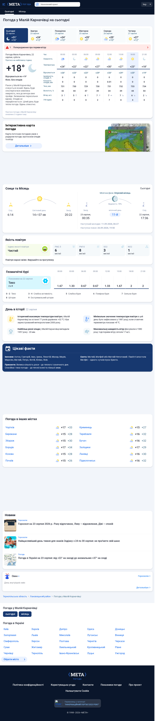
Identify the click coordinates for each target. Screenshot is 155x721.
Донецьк (120, 629)
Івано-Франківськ (69, 653)
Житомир (36, 647)
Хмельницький (67, 647)
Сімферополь (11, 641)
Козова (9, 454)
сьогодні (10, 614)
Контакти (88, 684)
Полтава (64, 641)
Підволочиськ (87, 460)
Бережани (11, 434)
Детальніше (22, 145)
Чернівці (8, 653)
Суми (7, 647)
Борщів (9, 447)
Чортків (9, 427)
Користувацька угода (63, 684)
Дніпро (63, 629)
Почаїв (9, 460)
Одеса (90, 629)
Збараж (9, 440)
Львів (34, 635)
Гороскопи (143, 576)
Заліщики (84, 447)
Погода (27, 4)
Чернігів (91, 641)
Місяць (22, 11)
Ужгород (120, 653)
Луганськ (92, 635)
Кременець (85, 427)
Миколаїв (64, 635)
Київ (6, 629)
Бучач (82, 440)
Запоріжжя (10, 635)
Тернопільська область (15, 596)
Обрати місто (11, 659)
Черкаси (120, 641)
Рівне (118, 647)
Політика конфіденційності (28, 684)
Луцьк (90, 653)
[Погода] (77, 674)
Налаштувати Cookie (77, 690)
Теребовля (85, 434)
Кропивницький (96, 647)
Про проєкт (135, 684)
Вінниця (119, 635)
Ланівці (83, 454)
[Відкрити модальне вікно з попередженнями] (148, 47)
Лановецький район (40, 596)
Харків (35, 629)
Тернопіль (37, 653)
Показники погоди (111, 684)
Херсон (35, 641)
